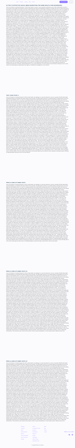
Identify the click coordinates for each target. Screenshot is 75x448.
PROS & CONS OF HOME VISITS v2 (16, 361)
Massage (22, 439)
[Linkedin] (72, 434)
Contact (33, 1)
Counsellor (23, 428)
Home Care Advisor (24, 437)
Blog (30, 1)
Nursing (34, 426)
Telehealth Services (36, 440)
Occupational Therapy (36, 428)
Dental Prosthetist (24, 431)
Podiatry (34, 435)
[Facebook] (69, 434)
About (17, 1)
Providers (21, 1)
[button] (21, 2)
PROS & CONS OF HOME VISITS (15, 182)
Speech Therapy (35, 439)
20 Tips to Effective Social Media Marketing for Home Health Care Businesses (34, 5)
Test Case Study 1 (12, 95)
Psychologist (35, 437)
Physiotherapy (35, 431)
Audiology (22, 426)
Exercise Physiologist (24, 435)
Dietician (22, 433)
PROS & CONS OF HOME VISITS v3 (16, 271)
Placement (34, 433)
